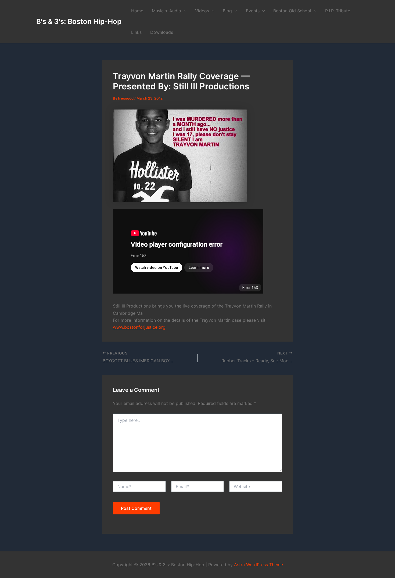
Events (253, 10)
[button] (183, 10)
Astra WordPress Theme (258, 564)
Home (137, 10)
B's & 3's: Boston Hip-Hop (78, 21)
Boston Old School (292, 10)
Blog (227, 10)
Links (136, 32)
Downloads (161, 32)
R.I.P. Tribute (337, 10)
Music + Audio (166, 10)
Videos (202, 10)
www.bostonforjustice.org (139, 327)
